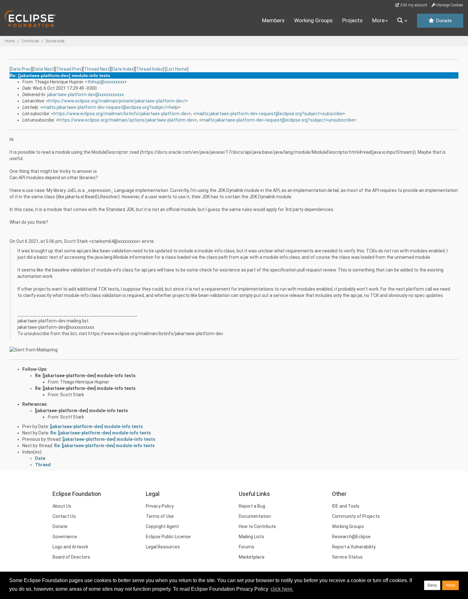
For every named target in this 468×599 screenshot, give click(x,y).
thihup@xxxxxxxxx (105, 81)
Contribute (30, 41)
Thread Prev (69, 69)
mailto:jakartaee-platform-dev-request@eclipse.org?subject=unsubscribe (278, 120)
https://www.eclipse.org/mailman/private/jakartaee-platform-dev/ (116, 100)
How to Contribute (257, 526)
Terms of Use (160, 516)
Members (273, 20)
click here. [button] (282, 589)
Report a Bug (252, 506)
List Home (177, 69)
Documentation (255, 516)
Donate (443, 21)
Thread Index (149, 69)
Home (10, 41)
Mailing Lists (251, 536)
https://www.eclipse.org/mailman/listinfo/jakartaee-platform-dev (120, 113)
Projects (352, 20)
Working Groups (313, 20)
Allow (450, 585)
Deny (432, 585)
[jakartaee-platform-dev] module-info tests (81, 410)
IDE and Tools (345, 506)
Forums (246, 546)
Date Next (43, 69)
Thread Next (97, 69)
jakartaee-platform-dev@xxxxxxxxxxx (85, 94)
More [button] (378, 20)
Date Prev (21, 69)
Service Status (347, 557)
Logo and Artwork (70, 546)
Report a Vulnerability (354, 546)
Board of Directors (71, 557)
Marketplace (252, 557)
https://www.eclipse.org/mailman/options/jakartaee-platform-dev (126, 120)
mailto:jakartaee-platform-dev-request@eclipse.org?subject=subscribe (269, 113)
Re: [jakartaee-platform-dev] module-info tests (85, 375)
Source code (55, 41)
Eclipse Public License (168, 536)
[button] (402, 20)
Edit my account (413, 5)
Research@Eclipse (351, 536)
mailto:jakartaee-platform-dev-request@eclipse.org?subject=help (110, 107)
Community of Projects (356, 516)
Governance (65, 536)
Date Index (123, 69)
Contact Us (64, 516)
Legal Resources (163, 546)
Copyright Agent (162, 526)
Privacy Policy (160, 506)
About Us (62, 506)
